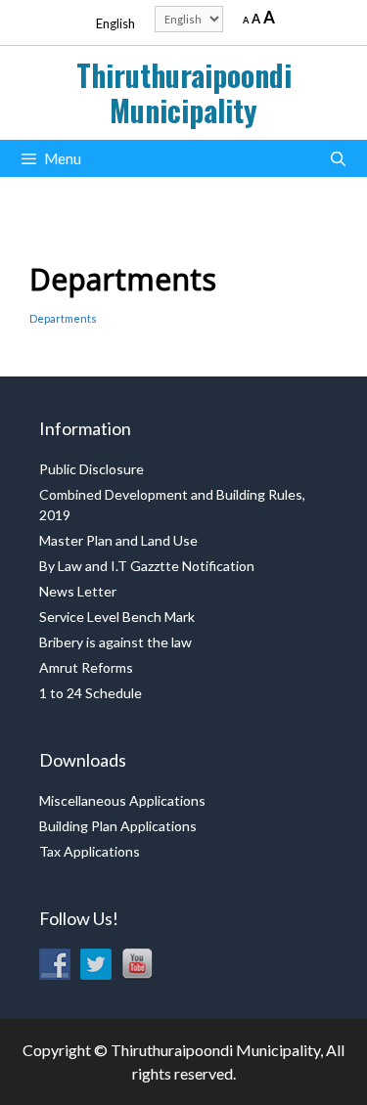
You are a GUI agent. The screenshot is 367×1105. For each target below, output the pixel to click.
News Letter (77, 591)
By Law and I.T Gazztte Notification (146, 565)
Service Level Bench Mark (117, 616)
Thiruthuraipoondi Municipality (184, 92)
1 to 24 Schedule (90, 693)
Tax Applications (89, 851)
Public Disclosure (91, 469)
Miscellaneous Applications (122, 800)
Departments (63, 318)
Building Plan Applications (118, 826)
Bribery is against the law (115, 642)
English (115, 23)
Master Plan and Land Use (118, 540)
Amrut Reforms (86, 667)
